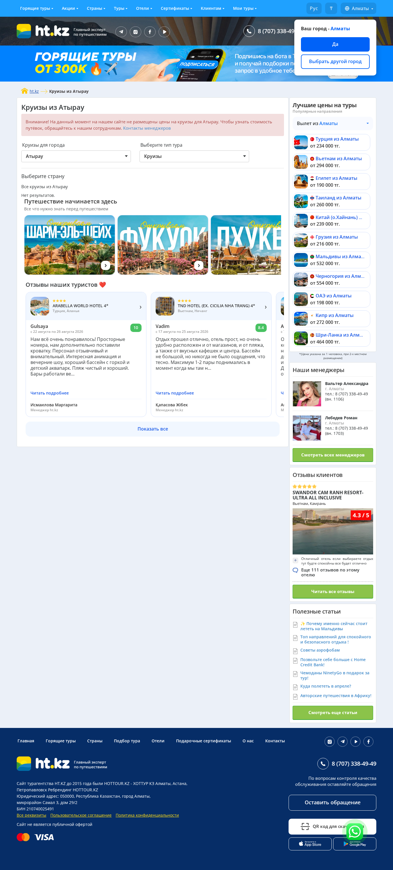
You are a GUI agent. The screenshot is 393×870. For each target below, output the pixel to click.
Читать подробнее (49, 393)
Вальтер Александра (346, 383)
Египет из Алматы (336, 178)
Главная (26, 740)
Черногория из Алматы (343, 276)
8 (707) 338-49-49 (280, 31)
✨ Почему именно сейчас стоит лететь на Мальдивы (333, 626)
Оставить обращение (332, 802)
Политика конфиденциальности (147, 815)
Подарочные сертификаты (203, 740)
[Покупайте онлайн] (37, 837)
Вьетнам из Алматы (339, 158)
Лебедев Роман (341, 417)
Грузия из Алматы (337, 237)
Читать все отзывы (332, 591)
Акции (68, 8)
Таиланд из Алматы (338, 198)
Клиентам (211, 8)
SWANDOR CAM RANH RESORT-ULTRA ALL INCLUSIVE (328, 495)
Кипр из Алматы (335, 315)
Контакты (275, 740)
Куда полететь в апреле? (325, 686)
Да (335, 44)
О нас (248, 740)
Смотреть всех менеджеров (333, 455)
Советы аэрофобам (320, 650)
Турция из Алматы (337, 139)
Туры (119, 8)
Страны (94, 8)
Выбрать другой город (335, 61)
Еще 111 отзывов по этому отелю (330, 572)
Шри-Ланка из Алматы (342, 335)
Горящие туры (35, 8)
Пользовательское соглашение (81, 815)
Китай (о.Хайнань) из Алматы (350, 217)
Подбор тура (127, 740)
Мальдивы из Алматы (341, 256)
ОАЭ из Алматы (334, 295)
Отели (142, 8)
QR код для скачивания (338, 826)
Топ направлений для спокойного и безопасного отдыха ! (335, 639)
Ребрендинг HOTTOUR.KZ (73, 789)
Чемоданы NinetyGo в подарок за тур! (334, 675)
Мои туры (243, 8)
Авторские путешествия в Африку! (335, 695)
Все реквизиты (31, 815)
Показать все (153, 429)
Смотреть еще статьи (332, 712)
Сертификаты (175, 8)
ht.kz (34, 91)
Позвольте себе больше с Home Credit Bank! (333, 662)
